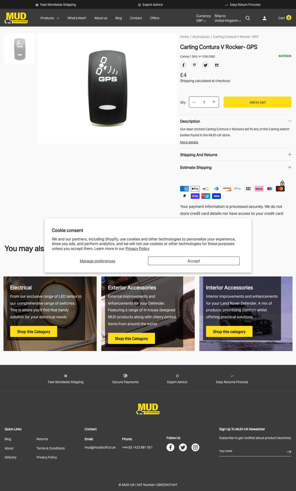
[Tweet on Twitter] (205, 66)
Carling (184, 56)
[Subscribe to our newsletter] (289, 450)
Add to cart (258, 102)
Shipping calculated (195, 80)
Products (47, 17)
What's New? (77, 17)
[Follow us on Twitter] (183, 448)
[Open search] (248, 18)
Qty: (183, 102)
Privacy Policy (137, 248)
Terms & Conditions (51, 448)
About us (100, 17)
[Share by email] (216, 64)
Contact (136, 17)
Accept (194, 261)
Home (184, 36)
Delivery (10, 457)
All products (201, 36)
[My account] (264, 18)
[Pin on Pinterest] (194, 64)
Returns (42, 438)
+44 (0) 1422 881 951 (137, 447)
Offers (154, 17)
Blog (118, 17)
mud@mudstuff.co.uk (100, 447)
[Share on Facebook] (183, 66)
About (9, 448)
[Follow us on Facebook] (170, 448)
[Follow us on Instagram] (195, 448)
